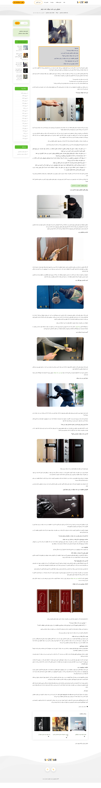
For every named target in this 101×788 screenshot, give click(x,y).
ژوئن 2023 (24, 95)
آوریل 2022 (24, 111)
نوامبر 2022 (24, 100)
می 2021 (25, 133)
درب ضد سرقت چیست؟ (72, 50)
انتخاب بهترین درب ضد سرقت (70, 64)
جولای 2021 (25, 128)
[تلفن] (53, 769)
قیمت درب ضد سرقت (75, 578)
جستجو (17, 23)
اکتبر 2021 (25, 126)
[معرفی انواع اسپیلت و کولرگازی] (25, 47)
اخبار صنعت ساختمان (22, 151)
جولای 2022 (24, 103)
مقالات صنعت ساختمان (82, 706)
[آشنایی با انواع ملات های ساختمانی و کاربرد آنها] (25, 55)
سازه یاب (45, 778)
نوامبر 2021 (25, 123)
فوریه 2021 (25, 138)
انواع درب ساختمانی (76, 185)
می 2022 (25, 108)
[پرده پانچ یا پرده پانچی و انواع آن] (25, 70)
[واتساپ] (47, 769)
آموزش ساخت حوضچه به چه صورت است (19, 77)
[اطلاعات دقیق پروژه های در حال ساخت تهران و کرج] (82, 2)
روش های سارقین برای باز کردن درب (69, 53)
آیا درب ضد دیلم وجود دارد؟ (71, 61)
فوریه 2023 (24, 98)
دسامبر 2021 (24, 121)
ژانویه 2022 (24, 118)
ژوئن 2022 (25, 106)
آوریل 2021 (25, 136)
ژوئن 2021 (25, 131)
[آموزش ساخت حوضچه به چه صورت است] (25, 76)
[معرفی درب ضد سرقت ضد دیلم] (25, 64)
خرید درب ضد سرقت (58, 373)
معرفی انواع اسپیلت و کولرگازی (19, 47)
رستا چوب (78, 326)
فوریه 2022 (24, 116)
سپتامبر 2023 (24, 93)
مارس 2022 (24, 113)
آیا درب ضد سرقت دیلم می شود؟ (70, 56)
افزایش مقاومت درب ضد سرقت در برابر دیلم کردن (66, 58)
